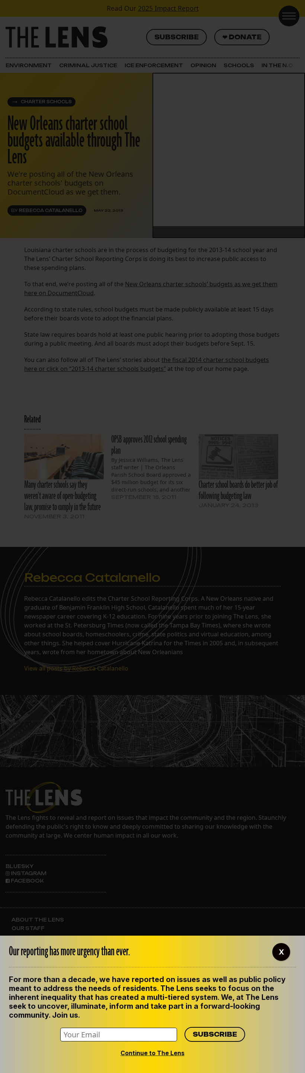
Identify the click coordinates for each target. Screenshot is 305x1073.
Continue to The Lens (152, 1053)
